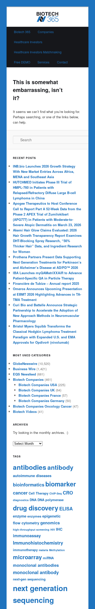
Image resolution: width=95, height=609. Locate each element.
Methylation (57, 550)
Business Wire (24, 368)
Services (43, 62)
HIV (52, 529)
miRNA (48, 557)
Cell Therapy (38, 493)
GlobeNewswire (25, 363)
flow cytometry (26, 523)
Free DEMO (22, 62)
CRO (68, 492)
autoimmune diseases (32, 475)
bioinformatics (28, 484)
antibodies (29, 467)
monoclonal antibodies (36, 565)
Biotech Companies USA (37, 384)
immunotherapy (25, 549)
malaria (43, 550)
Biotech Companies (28, 379)
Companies (46, 32)
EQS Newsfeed (24, 374)
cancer (20, 492)
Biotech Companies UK (36, 390)
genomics (50, 523)
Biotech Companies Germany (41, 400)
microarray (27, 557)
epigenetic (51, 516)
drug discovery (35, 507)
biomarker (60, 483)
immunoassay (27, 535)
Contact (62, 62)
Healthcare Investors (28, 42)
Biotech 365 (22, 32)
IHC (59, 529)
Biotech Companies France (39, 395)
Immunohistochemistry (38, 542)
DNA (33, 499)
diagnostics (21, 500)
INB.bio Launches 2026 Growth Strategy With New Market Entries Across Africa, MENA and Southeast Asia (44, 171)
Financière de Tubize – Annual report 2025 (46, 283)
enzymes (34, 516)
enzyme (19, 516)
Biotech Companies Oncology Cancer (42, 406)
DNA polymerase (50, 499)
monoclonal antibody (36, 572)
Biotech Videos (25, 411)
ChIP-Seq (55, 493)
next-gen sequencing (29, 579)
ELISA (66, 508)
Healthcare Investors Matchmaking (38, 52)
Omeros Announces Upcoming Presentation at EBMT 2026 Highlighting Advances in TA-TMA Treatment (47, 294)
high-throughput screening (31, 529)
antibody (60, 467)
